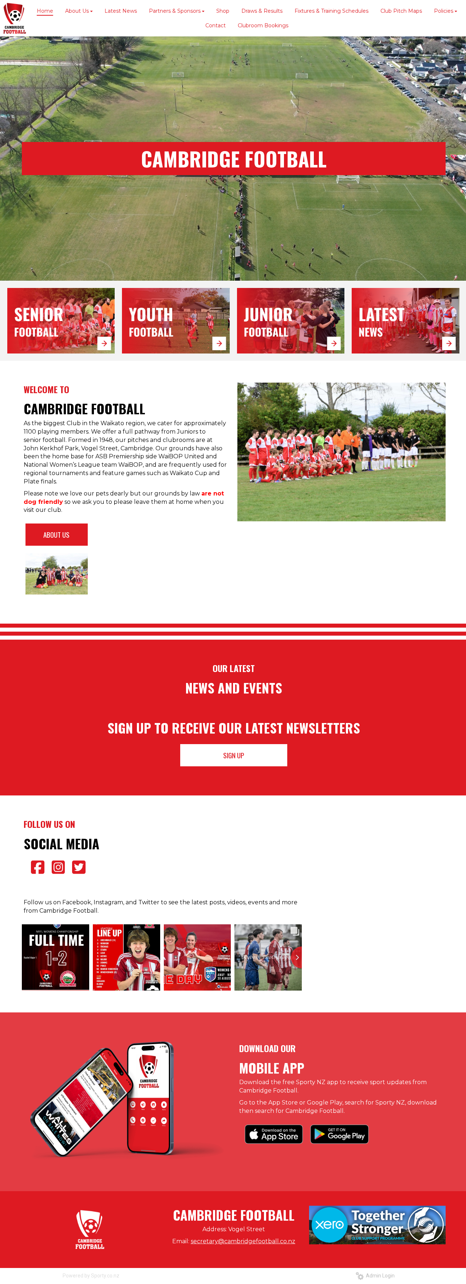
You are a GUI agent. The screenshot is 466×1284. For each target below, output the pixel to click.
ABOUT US (56, 534)
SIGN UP (233, 755)
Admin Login (379, 1276)
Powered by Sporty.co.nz (91, 1276)
